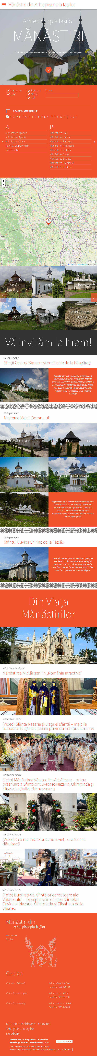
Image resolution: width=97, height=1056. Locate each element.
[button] (48, 221)
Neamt (35, 94)
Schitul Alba (12, 150)
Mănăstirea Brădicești (62, 163)
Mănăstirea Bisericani (62, 146)
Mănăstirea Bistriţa (60, 150)
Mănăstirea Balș (59, 133)
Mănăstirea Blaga (59, 154)
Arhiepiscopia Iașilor (20, 1029)
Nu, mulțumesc (64, 1049)
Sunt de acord (64, 1041)
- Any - (22, 111)
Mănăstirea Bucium (60, 167)
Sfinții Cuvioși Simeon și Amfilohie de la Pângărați (47, 362)
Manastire (16, 90)
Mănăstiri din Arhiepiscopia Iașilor (41, 4)
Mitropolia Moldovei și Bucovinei (28, 1024)
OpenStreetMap (82, 264)
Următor (94, 297)
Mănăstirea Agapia (16, 137)
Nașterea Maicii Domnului (26, 418)
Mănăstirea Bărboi (60, 137)
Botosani (36, 90)
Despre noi (11, 935)
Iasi (33, 97)
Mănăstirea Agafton (16, 133)
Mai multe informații (48, 1049)
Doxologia (13, 1034)
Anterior (3, 297)
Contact (10, 939)
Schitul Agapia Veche (17, 146)
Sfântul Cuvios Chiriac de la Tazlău (34, 542)
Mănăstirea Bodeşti (60, 159)
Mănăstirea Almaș (15, 142)
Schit (13, 94)
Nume (49, 90)
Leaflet (71, 264)
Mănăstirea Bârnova (61, 142)
